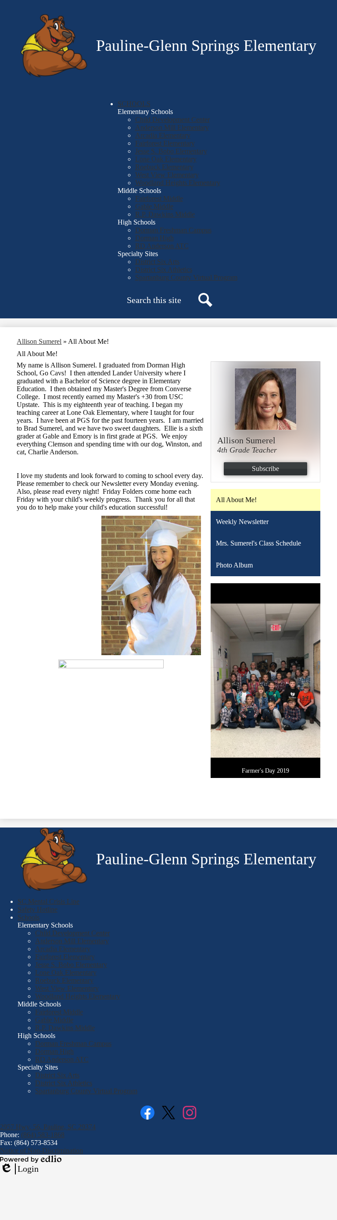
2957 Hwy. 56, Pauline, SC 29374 (48, 1127)
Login (19, 1169)
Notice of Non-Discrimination (41, 1150)
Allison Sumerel (39, 341)
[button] (134, 103)
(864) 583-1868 (43, 1134)
